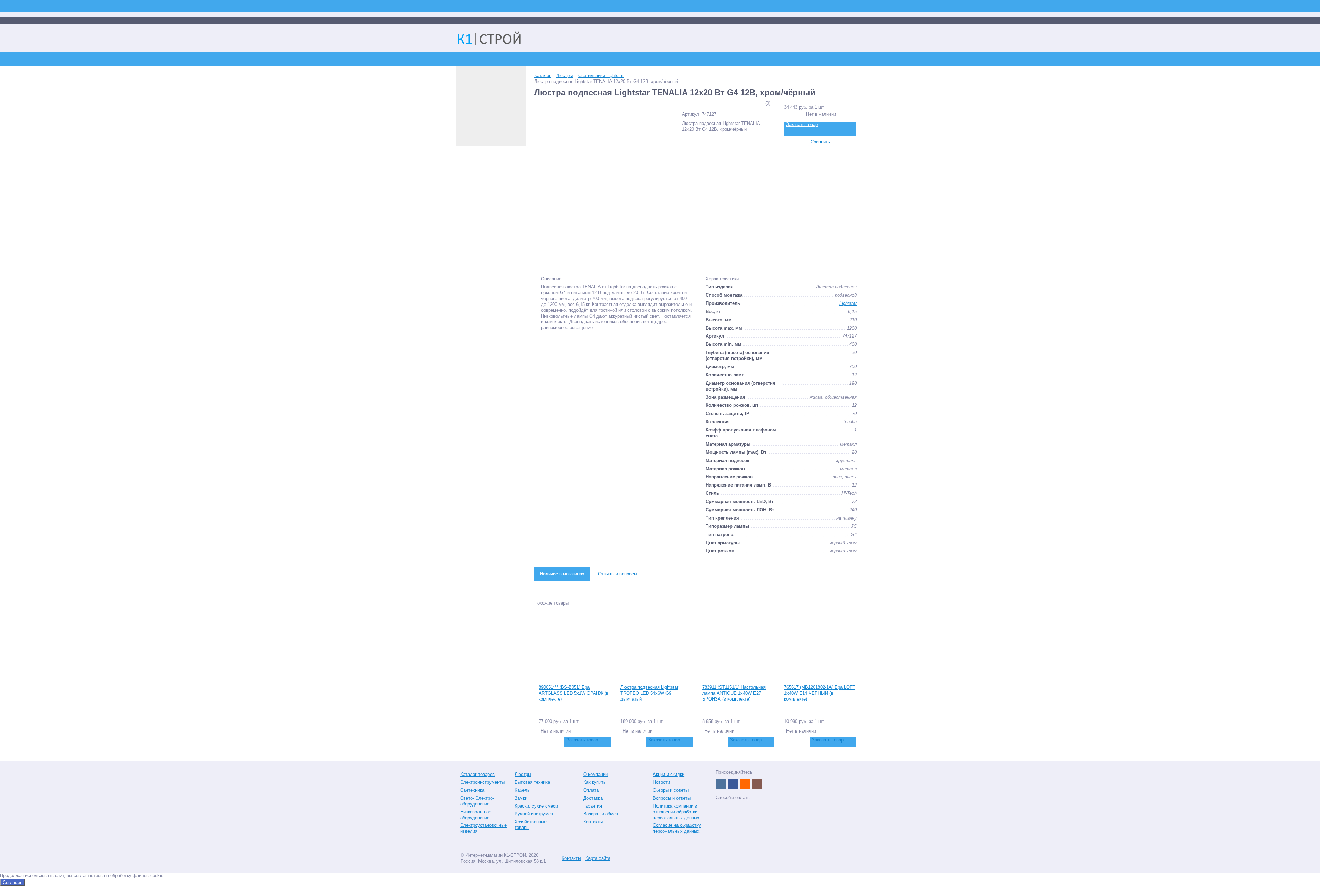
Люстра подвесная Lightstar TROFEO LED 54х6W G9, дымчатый (649, 693)
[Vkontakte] (721, 784)
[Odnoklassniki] (745, 784)
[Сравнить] (543, 742)
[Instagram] (757, 784)
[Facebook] (733, 784)
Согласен (12, 882)
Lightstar (848, 303)
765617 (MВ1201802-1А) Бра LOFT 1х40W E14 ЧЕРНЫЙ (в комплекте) (819, 693)
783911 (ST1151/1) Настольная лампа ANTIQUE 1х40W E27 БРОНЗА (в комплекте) (734, 693)
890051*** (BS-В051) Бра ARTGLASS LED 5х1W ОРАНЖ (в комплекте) (573, 693)
